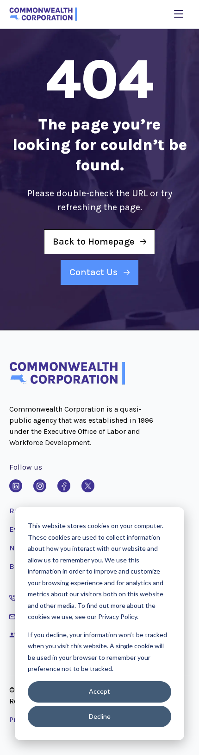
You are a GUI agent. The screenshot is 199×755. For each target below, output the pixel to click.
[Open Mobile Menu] (178, 14)
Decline (100, 716)
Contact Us (93, 272)
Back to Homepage (93, 241)
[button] (67, 382)
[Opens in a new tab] (15, 485)
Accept (99, 691)
